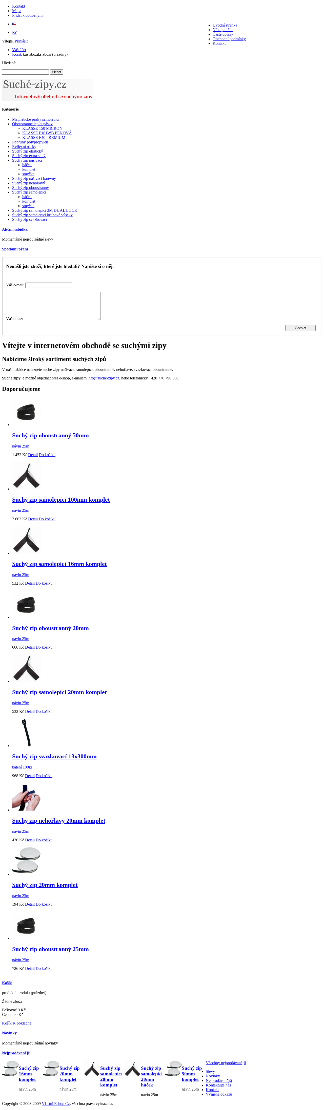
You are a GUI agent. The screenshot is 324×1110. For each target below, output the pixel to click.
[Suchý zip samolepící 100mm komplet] (26, 489)
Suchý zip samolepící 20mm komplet (59, 692)
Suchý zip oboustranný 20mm (50, 628)
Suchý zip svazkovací (29, 219)
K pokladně (22, 1023)
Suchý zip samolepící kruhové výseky (42, 215)
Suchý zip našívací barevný (34, 178)
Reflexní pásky (24, 146)
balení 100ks (22, 767)
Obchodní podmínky (229, 39)
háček (27, 165)
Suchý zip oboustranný (30, 187)
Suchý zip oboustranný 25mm (50, 949)
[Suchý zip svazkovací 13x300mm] (26, 745)
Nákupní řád (223, 30)
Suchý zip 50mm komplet (192, 1073)
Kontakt (18, 6)
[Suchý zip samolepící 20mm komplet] (26, 681)
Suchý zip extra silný (29, 156)
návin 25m (20, 446)
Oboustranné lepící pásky (32, 124)
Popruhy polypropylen (30, 142)
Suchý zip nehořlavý (28, 183)
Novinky (9, 1033)
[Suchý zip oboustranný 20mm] (26, 617)
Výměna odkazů (219, 1094)
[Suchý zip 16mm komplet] (10, 1069)
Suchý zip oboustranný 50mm (50, 435)
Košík (17, 54)
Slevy (210, 1071)
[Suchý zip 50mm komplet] (173, 1069)
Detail (33, 455)
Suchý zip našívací (27, 160)
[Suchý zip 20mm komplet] (26, 874)
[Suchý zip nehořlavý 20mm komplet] (26, 810)
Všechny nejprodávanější (226, 1063)
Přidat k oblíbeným (27, 15)
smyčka (28, 174)
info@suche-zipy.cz (103, 378)
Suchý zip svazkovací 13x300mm (54, 756)
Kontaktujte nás (218, 1085)
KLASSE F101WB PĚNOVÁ (47, 133)
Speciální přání (15, 249)
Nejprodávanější (16, 1053)
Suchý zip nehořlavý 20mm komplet (58, 820)
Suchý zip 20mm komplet (45, 885)
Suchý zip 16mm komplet (29, 1073)
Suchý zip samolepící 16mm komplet (59, 564)
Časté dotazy (223, 34)
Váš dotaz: (14, 318)
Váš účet (19, 50)
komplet (28, 169)
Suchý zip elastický (27, 151)
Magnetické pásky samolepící (35, 119)
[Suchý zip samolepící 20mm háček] (132, 1069)
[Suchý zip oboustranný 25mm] (26, 938)
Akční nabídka (15, 229)
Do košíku (47, 455)
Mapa (16, 11)
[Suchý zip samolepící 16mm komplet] (26, 553)
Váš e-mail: (15, 285)
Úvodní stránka (225, 25)
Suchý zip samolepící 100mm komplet (61, 499)
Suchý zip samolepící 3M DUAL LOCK (44, 210)
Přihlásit (21, 41)
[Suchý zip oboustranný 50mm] (26, 424)
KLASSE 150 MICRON (42, 128)
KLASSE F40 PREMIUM (43, 137)
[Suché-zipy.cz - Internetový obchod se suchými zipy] (47, 99)
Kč (14, 32)
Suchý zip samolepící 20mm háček (152, 1076)
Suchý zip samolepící (29, 192)
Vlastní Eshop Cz (56, 1103)
